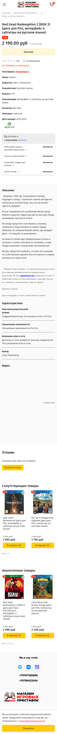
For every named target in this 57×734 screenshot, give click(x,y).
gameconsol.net (27, 275)
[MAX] (37, 667)
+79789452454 (28, 680)
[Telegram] (20, 667)
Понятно (28, 728)
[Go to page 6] (12, 643)
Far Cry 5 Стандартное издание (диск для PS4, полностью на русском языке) (42, 521)
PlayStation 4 (22, 71)
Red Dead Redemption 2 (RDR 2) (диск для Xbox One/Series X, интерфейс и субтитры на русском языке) (14, 610)
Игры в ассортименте (13, 16)
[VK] (28, 667)
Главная (6, 13)
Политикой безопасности (32, 721)
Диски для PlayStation (25, 13)
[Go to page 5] (10, 643)
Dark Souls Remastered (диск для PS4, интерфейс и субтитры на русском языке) (14, 523)
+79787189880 (28, 675)
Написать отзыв (12, 467)
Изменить (22, 140)
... (42, 13)
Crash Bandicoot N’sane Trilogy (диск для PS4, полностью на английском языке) (41, 608)
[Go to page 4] (8, 553)
